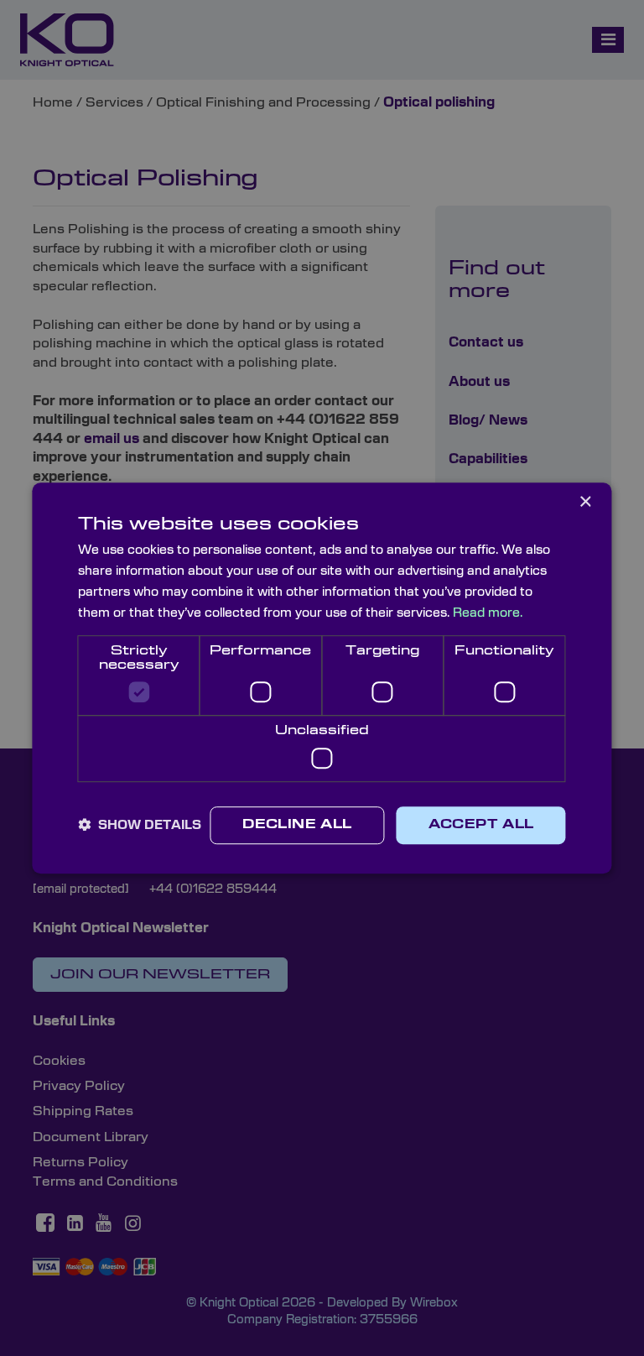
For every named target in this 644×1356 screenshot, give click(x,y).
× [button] (585, 502)
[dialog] (322, 678)
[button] (139, 824)
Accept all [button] (481, 825)
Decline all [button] (296, 825)
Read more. (487, 613)
